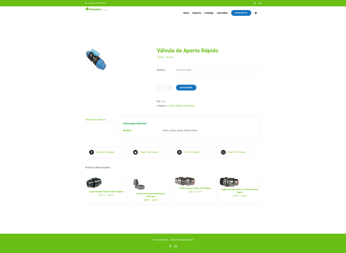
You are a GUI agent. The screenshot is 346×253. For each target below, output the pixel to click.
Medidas (161, 70)
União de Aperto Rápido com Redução (195, 188)
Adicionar (186, 87)
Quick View (140, 186)
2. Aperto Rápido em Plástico (181, 105)
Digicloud (189, 240)
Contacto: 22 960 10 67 (97, 3)
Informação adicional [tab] (95, 119)
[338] (119, 59)
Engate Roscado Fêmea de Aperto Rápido (106, 191)
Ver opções (93, 181)
